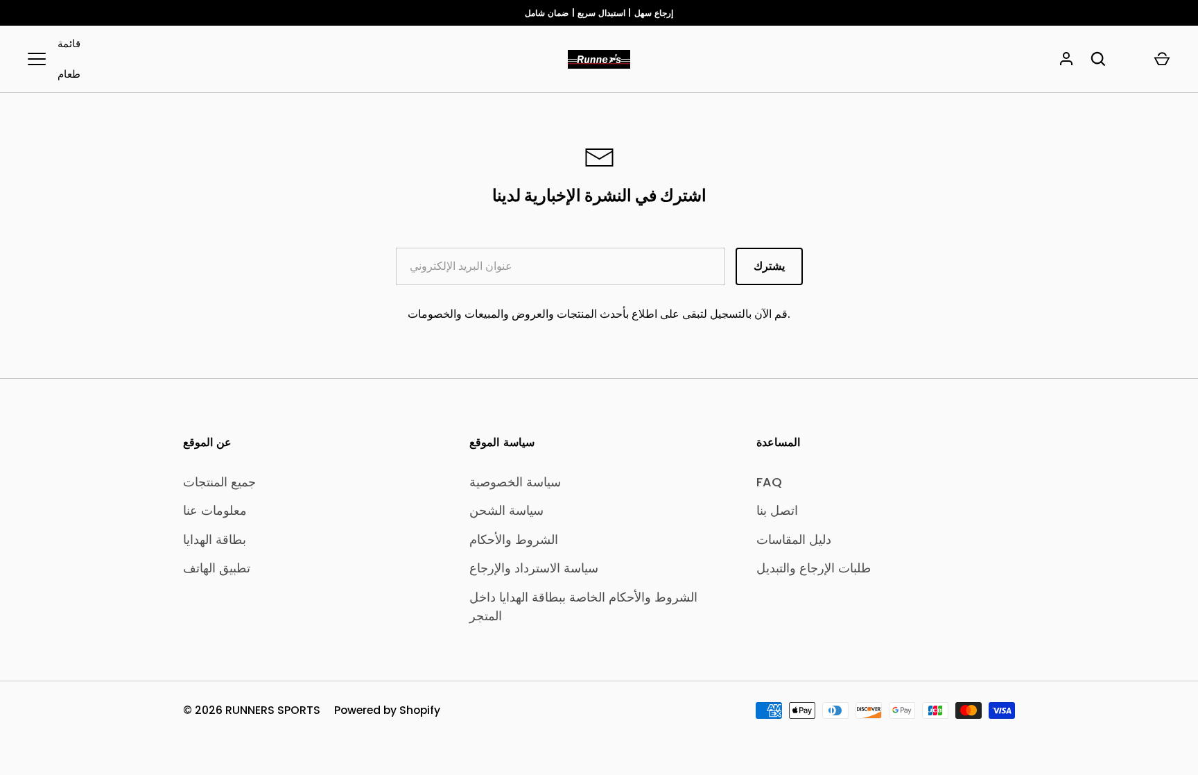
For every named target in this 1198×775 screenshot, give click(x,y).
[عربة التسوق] (1162, 59)
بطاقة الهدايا (214, 539)
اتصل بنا (777, 510)
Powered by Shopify (387, 710)
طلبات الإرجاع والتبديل (813, 568)
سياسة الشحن (506, 510)
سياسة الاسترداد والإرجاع (533, 568)
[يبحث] (1098, 59)
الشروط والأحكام (513, 539)
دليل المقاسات (793, 539)
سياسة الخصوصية (515, 482)
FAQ (769, 482)
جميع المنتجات (219, 482)
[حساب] (1066, 59)
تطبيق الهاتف (216, 568)
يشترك (769, 266)
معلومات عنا (215, 510)
